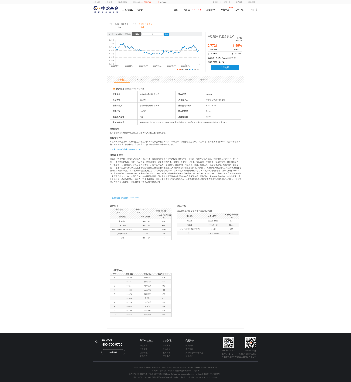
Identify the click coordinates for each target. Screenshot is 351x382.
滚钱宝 (192, 9)
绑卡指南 (189, 349)
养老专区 (224, 9)
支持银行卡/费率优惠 (194, 352)
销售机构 (204, 79)
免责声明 (178, 370)
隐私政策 (252, 353)
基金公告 (188, 79)
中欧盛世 (108, 2)
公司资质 (196, 370)
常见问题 (166, 349)
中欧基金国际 (123, 2)
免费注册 (227, 2)
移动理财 (251, 2)
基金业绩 (138, 79)
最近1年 (128, 34)
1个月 (111, 34)
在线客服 (163, 2)
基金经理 (155, 79)
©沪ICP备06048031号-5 (138, 374)
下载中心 (166, 356)
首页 (176, 9)
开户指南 (189, 345)
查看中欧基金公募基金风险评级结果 (125, 149)
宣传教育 (155, 370)
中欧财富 (96, 2)
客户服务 (239, 2)
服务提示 (166, 352)
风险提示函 (187, 370)
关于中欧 (239, 10)
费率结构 (171, 79)
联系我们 (144, 356)
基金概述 (122, 79)
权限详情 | (243, 353)
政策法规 (163, 370)
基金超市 (210, 9)
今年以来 (119, 34)
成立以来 (136, 34)
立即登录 (214, 2)
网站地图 (171, 370)
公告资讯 (144, 352)
